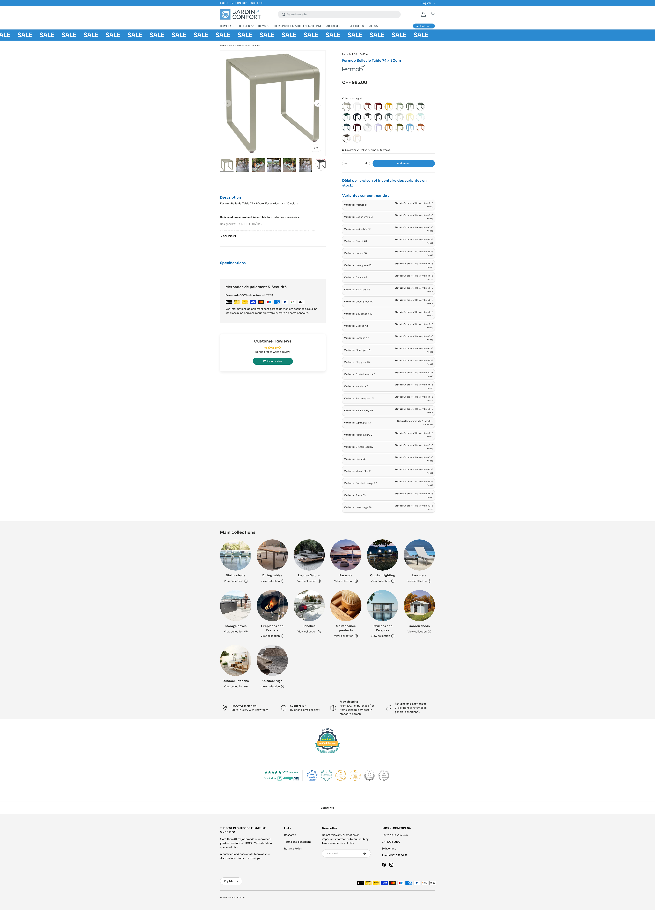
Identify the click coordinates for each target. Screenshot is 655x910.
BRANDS (244, 26)
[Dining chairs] (235, 555)
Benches (309, 626)
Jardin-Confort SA (237, 897)
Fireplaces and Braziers (272, 628)
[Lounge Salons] (309, 555)
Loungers (419, 575)
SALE (27, 35)
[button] (433, 14)
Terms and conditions (297, 842)
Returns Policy (293, 848)
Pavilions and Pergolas (382, 628)
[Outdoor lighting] (382, 555)
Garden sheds (419, 626)
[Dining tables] (272, 555)
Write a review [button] (272, 361)
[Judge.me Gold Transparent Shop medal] (340, 775)
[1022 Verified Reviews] (327, 754)
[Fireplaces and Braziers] (272, 605)
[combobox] (339, 14)
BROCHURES (356, 26)
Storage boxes (236, 626)
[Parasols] (345, 555)
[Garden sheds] (419, 605)
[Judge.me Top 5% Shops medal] (369, 775)
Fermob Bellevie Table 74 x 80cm (244, 45)
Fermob (346, 54)
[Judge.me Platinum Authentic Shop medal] (326, 775)
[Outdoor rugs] (272, 660)
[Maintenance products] (345, 605)
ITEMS (262, 26)
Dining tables (272, 575)
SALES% (373, 26)
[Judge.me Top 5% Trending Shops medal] (383, 775)
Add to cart (403, 163)
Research (290, 835)
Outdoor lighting (382, 575)
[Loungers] (419, 555)
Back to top (327, 807)
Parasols (345, 575)
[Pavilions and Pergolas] (382, 605)
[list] (272, 103)
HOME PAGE (227, 26)
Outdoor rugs (272, 681)
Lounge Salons (309, 575)
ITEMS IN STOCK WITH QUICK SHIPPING (298, 26)
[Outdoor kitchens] (235, 660)
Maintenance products (346, 628)
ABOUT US (332, 26)
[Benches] (309, 605)
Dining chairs (235, 575)
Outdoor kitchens (235, 681)
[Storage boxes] (235, 605)
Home (223, 45)
